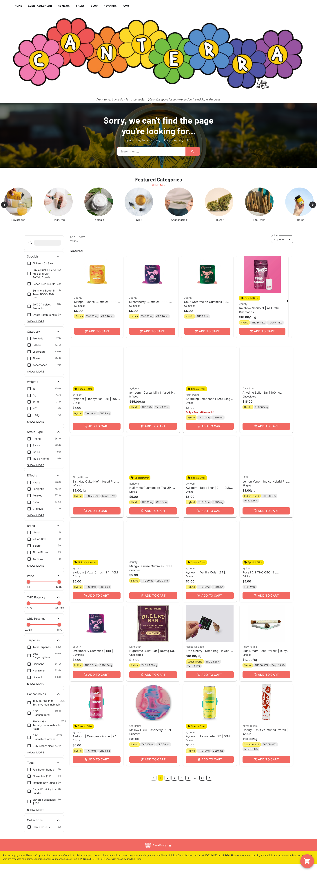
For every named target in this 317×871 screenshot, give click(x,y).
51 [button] (202, 777)
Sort (276, 235)
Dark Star (248, 388)
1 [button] (160, 777)
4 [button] (181, 777)
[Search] (192, 151)
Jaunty (78, 297)
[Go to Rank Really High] (158, 845)
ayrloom (77, 394)
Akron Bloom (80, 477)
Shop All (158, 184)
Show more (35, 321)
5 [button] (188, 777)
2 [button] (167, 777)
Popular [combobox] (279, 239)
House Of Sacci (195, 646)
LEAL (246, 477)
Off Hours (135, 725)
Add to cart (99, 331)
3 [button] (174, 777)
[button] (30, 242)
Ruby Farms (250, 646)
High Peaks (192, 394)
